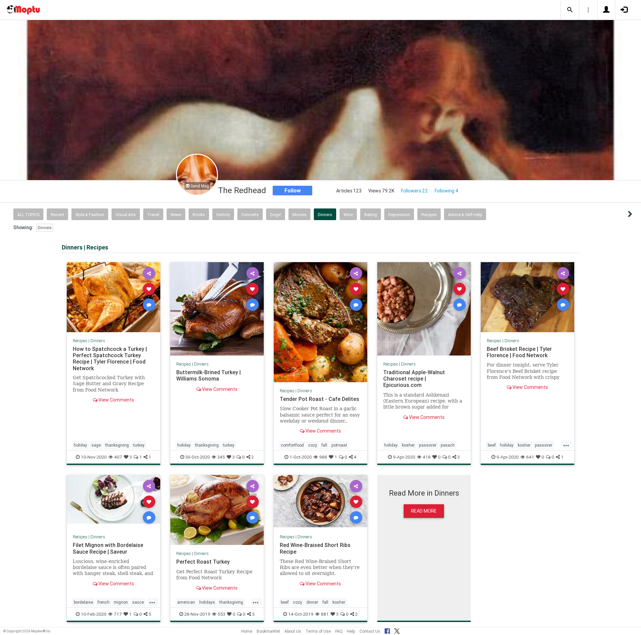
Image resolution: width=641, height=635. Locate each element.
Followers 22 (414, 191)
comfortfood (292, 445)
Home (246, 631)
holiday (80, 445)
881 (325, 614)
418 (427, 457)
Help (351, 631)
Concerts (250, 214)
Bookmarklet (268, 631)
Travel (153, 214)
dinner (312, 602)
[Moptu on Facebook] (387, 630)
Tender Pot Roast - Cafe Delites (319, 399)
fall (324, 445)
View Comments (115, 400)
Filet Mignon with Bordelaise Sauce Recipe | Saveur (108, 548)
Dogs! (275, 214)
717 (118, 614)
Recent (57, 214)
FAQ (339, 631)
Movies (299, 214)
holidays (207, 602)
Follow (292, 190)
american (186, 602)
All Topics (28, 214)
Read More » (113, 296)
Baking (370, 214)
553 (221, 614)
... (566, 444)
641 (530, 457)
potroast (339, 445)
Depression (399, 214)
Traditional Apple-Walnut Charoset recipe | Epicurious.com (414, 378)
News (176, 214)
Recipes (429, 214)
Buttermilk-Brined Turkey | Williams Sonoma (208, 375)
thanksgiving (117, 445)
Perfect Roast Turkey (203, 561)
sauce (138, 602)
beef (492, 445)
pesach (448, 445)
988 (323, 457)
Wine (348, 214)
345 (221, 457)
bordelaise (83, 602)
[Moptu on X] (397, 630)
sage (96, 445)
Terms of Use (318, 631)
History (223, 214)
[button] (570, 10)
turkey (139, 445)
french (103, 602)
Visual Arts (126, 214)
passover (427, 445)
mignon (121, 602)
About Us (292, 631)
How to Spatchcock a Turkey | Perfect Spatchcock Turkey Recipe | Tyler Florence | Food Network (110, 358)
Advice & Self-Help (465, 214)
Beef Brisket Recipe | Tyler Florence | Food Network (519, 352)
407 (118, 457)
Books (199, 214)
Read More (424, 511)
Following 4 (446, 191)
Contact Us (370, 631)
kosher (408, 445)
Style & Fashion (89, 214)
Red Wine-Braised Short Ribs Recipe (315, 548)
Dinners (325, 214)
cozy (312, 445)
